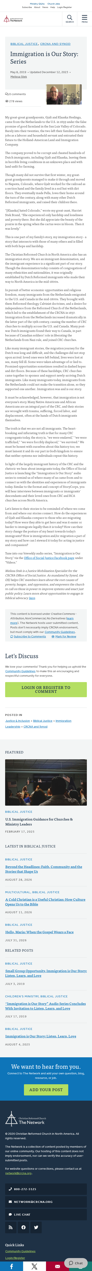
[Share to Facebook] (11, 1266)
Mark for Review (65, 636)
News (45, 7)
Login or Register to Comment (46, 689)
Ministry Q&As (37, 4)
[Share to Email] (57, 1266)
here (32, 597)
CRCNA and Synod (55, 44)
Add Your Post (46, 1089)
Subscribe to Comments (30, 636)
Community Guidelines (60, 632)
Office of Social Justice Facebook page (49, 557)
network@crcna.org (18, 1173)
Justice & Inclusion (17, 721)
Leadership (12, 726)
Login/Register (64, 7)
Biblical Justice (24, 44)
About (37, 7)
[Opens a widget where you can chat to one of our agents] (76, 1263)
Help (52, 7)
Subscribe (27, 7)
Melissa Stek (18, 76)
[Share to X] (34, 1266)
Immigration (63, 721)
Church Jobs (53, 4)
